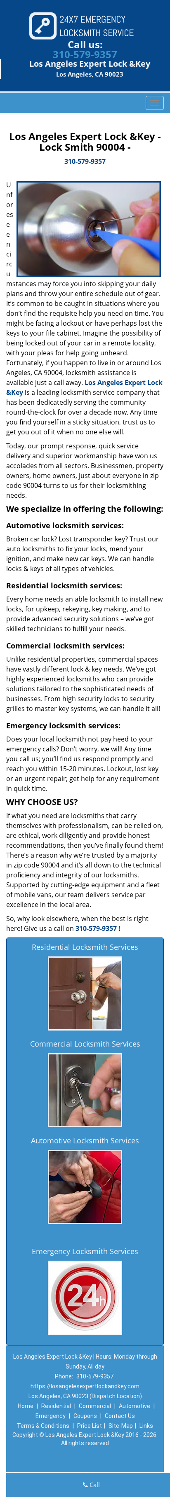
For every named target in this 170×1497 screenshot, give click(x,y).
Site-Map (121, 1425)
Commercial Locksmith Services (85, 1044)
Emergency (50, 1416)
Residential (56, 1406)
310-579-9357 (85, 54)
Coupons (85, 1416)
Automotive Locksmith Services (85, 1140)
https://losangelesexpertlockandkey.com (85, 1386)
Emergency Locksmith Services (85, 1251)
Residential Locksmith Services (85, 947)
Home (25, 1406)
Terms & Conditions (43, 1425)
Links (146, 1425)
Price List (89, 1425)
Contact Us (120, 1416)
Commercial (95, 1406)
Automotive (134, 1406)
